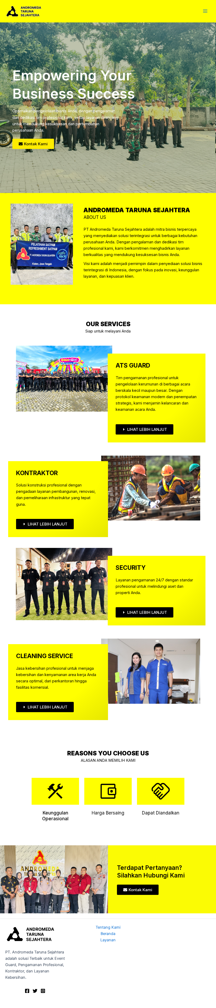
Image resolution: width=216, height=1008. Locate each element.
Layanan (108, 940)
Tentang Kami (108, 927)
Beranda (108, 933)
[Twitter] (35, 990)
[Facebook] (27, 990)
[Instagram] (43, 990)
